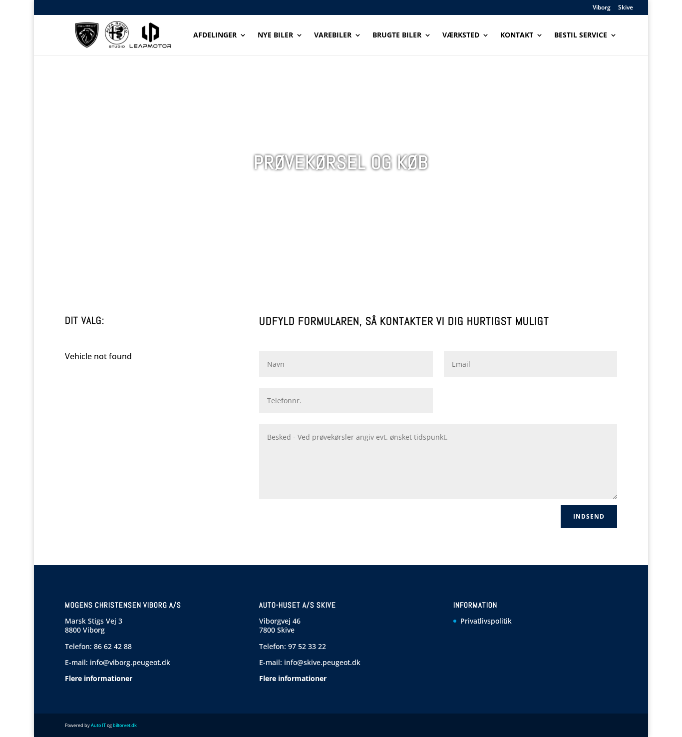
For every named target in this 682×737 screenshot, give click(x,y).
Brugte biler (396, 35)
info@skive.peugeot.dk (322, 662)
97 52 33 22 (307, 646)
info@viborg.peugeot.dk (130, 662)
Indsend (589, 516)
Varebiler (332, 35)
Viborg (602, 7)
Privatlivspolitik (486, 621)
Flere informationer (98, 678)
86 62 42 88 (113, 646)
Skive (625, 7)
